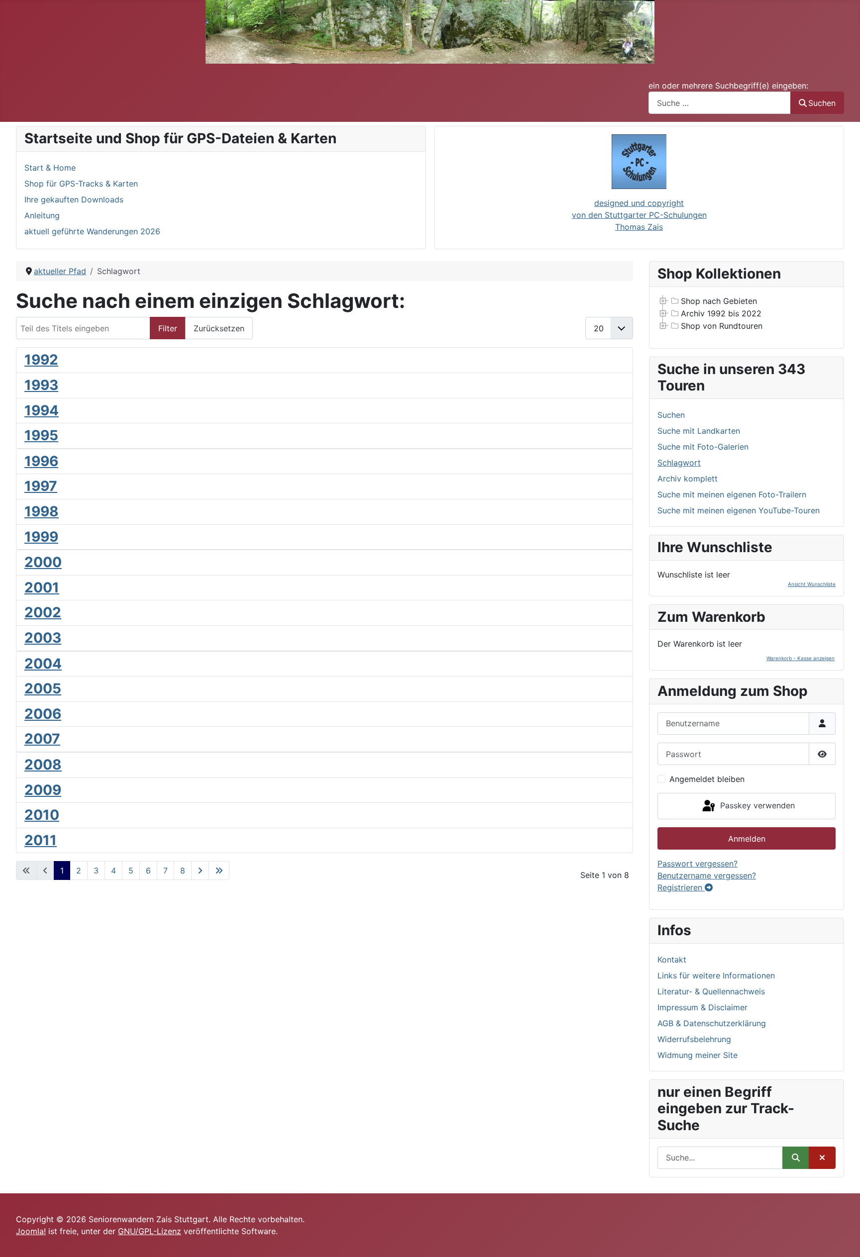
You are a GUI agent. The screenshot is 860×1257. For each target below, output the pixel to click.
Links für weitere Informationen (716, 975)
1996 (41, 461)
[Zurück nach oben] (842, 1238)
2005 (42, 688)
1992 (41, 359)
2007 (42, 738)
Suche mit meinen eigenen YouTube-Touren (738, 510)
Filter (167, 328)
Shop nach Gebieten (719, 301)
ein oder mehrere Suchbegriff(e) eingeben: (728, 86)
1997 (40, 486)
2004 (43, 663)
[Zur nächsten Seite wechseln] (200, 870)
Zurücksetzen (219, 328)
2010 (41, 814)
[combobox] (719, 103)
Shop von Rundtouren (721, 326)
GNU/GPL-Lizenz (149, 1231)
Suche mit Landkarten (698, 431)
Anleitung (42, 215)
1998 (41, 511)
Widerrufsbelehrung (694, 1039)
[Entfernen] (822, 1158)
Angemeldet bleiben (707, 779)
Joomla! (31, 1231)
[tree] (746, 313)
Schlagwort (679, 463)
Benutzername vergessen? (706, 875)
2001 (41, 587)
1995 (41, 435)
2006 (42, 713)
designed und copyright (639, 203)
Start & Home (50, 168)
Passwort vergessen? (697, 864)
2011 (40, 840)
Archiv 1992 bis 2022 (721, 313)
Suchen (822, 103)
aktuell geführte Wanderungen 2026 (92, 231)
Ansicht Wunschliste (812, 584)
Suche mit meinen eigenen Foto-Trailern (731, 494)
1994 (41, 410)
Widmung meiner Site (697, 1055)
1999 (41, 536)
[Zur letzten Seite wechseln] (219, 870)
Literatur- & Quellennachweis (711, 991)
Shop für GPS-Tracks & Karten (81, 184)
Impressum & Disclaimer (702, 1007)
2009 (42, 789)
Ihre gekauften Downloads (73, 199)
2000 (43, 562)
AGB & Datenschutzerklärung (711, 1023)
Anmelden (746, 839)
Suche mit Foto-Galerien (703, 447)
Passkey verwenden (756, 805)
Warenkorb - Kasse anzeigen (800, 658)
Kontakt (671, 960)
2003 (42, 637)
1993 (41, 385)
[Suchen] (795, 1158)
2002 (42, 612)
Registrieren (681, 887)
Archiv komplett (687, 478)
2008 (43, 764)
